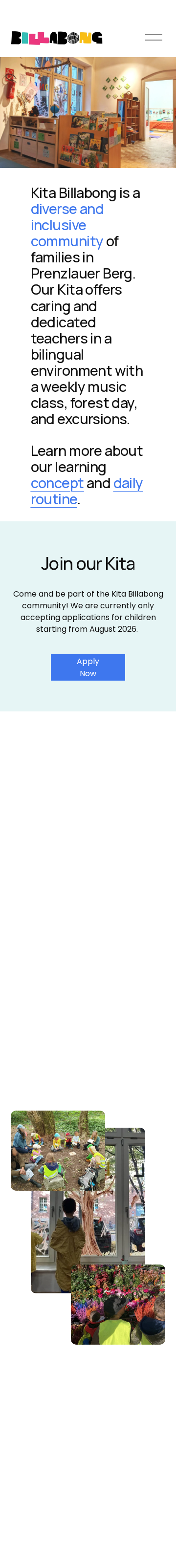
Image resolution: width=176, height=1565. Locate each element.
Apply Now (88, 667)
